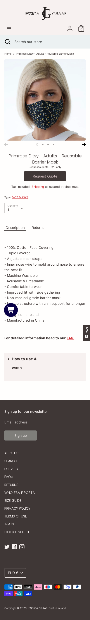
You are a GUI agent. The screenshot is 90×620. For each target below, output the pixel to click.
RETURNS (11, 484)
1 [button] (37, 144)
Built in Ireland (57, 608)
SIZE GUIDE (12, 500)
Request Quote (45, 176)
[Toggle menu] (9, 28)
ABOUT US (12, 453)
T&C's (9, 524)
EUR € (13, 573)
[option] (45, 100)
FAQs (8, 476)
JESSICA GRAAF (37, 608)
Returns (38, 227)
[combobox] (15, 208)
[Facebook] (14, 546)
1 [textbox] (8, 209)
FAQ (70, 338)
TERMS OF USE (15, 516)
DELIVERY (11, 468)
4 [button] (53, 144)
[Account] (70, 26)
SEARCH (10, 460)
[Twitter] (7, 546)
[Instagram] (21, 546)
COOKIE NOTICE (17, 532)
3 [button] (48, 144)
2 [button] (42, 144)
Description (15, 227)
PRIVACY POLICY (17, 508)
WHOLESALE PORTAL (20, 492)
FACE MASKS (20, 197)
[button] (11, 310)
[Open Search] (7, 41)
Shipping (37, 186)
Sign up (20, 435)
